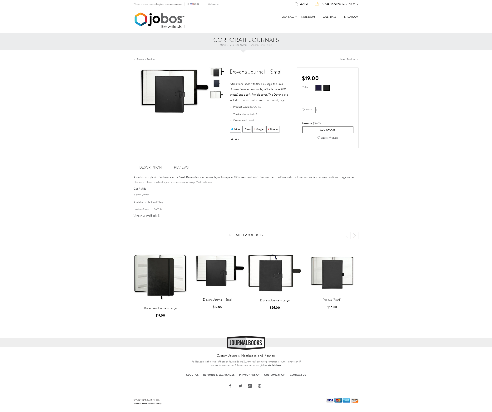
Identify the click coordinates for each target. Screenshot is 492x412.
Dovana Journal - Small (217, 299)
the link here (274, 365)
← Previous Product (144, 59)
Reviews (181, 167)
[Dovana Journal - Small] (216, 73)
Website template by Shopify (147, 403)
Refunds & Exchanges (219, 375)
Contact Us (298, 375)
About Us (192, 375)
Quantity (307, 109)
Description (150, 167)
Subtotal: (307, 124)
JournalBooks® (250, 114)
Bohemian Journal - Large (160, 308)
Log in (159, 4)
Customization (274, 375)
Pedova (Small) (332, 300)
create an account (173, 4)
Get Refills (140, 189)
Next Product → (349, 59)
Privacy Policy (249, 375)
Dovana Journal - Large (275, 300)
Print (236, 139)
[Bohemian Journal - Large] (160, 277)
